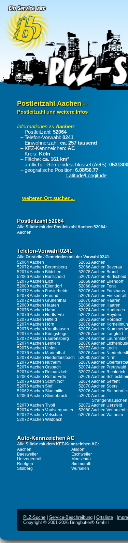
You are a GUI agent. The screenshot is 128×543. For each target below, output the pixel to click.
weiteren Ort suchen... (48, 198)
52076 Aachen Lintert (37, 348)
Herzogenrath (30, 459)
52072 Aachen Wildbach (39, 419)
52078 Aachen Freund (37, 295)
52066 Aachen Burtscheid (41, 276)
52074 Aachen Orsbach (39, 367)
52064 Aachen (30, 262)
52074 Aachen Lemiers (38, 343)
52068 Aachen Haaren (99, 305)
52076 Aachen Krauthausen (43, 329)
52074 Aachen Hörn (35, 324)
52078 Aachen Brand (98, 271)
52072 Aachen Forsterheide (43, 291)
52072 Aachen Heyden (100, 314)
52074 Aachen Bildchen (39, 271)
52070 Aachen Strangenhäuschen (103, 398)
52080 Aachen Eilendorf (39, 286)
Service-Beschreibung (71, 517)
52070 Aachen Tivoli (36, 405)
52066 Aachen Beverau (100, 267)
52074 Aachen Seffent (99, 381)
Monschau (81, 459)
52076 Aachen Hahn (36, 310)
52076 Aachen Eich (35, 281)
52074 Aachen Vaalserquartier (45, 410)
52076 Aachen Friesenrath (103, 295)
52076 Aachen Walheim (101, 414)
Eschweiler (81, 454)
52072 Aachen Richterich (102, 371)
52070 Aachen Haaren (99, 300)
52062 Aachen (92, 262)
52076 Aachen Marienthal (41, 352)
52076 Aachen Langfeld (101, 333)
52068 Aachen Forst (97, 286)
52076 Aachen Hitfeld (37, 319)
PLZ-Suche (34, 517)
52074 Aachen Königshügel (43, 333)
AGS (99, 164)
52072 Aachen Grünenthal (41, 300)
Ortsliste (104, 517)
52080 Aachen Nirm (97, 357)
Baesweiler (27, 454)
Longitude (95, 175)
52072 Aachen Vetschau (39, 414)
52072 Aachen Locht (98, 348)
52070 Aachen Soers (98, 386)
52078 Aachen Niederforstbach (46, 357)
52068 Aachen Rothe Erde (41, 376)
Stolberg (25, 468)
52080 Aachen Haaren (38, 305)
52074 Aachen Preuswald (102, 367)
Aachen (24, 232)
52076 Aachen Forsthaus (102, 291)
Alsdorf (77, 449)
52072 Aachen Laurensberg (43, 338)
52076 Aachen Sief (34, 386)
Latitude (75, 175)
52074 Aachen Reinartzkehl (43, 371)
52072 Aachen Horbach (101, 319)
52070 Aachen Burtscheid (102, 276)
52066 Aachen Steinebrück (42, 395)
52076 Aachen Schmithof (40, 381)
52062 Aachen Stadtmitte (40, 391)
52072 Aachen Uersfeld (100, 405)
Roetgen (25, 463)
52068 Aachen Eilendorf (101, 281)
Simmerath (81, 463)
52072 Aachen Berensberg (42, 267)
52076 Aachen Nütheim (39, 362)
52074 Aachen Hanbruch (102, 310)
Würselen (80, 468)
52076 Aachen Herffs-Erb (40, 314)
